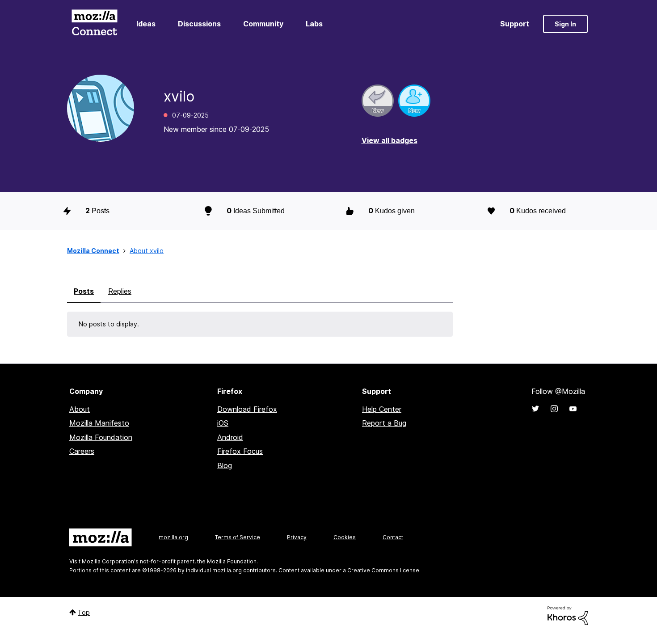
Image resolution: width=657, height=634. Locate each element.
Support (514, 23)
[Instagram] (554, 409)
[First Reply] (378, 101)
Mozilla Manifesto (99, 422)
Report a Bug (384, 422)
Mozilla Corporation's (110, 561)
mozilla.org (173, 537)
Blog (224, 465)
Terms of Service (237, 537)
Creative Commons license (383, 570)
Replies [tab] (119, 291)
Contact (393, 537)
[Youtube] (573, 409)
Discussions (199, 23)
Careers (81, 451)
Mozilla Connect (94, 23)
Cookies (344, 537)
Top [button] (84, 612)
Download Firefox (247, 409)
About (79, 409)
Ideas (146, 23)
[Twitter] (535, 409)
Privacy (297, 537)
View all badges (389, 140)
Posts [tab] (84, 291)
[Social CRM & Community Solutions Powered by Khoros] (568, 615)
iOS (222, 422)
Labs (314, 23)
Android (230, 437)
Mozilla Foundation (100, 437)
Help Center (381, 409)
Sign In (565, 24)
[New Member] (414, 101)
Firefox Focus (240, 451)
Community (263, 23)
